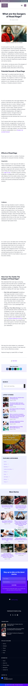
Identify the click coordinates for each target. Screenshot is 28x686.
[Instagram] (24, 1)
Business (6, 466)
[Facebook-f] (21, 1)
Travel (5, 481)
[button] (22, 5)
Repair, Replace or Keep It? (20, 553)
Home (5, 461)
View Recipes (8, 450)
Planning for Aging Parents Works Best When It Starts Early (17, 422)
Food (5, 474)
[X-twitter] (23, 1)
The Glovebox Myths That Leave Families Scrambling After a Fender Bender (17, 404)
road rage (15, 360)
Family (5, 471)
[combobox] (13, 386)
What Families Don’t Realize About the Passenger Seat (17, 398)
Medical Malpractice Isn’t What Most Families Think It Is (16, 427)
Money (5, 479)
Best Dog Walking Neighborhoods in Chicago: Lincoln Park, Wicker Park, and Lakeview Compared (7, 555)
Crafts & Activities (8, 469)
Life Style (6, 476)
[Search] (24, 386)
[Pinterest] (26, 1)
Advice (5, 464)
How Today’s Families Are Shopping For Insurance (7, 521)
